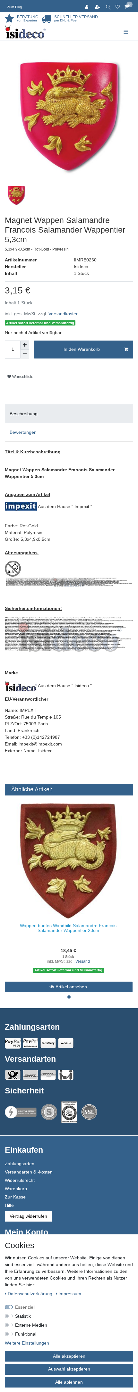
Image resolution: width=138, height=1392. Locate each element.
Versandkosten (63, 313)
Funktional (25, 1334)
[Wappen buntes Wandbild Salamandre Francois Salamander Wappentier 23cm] (68, 860)
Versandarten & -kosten (29, 1171)
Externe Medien (31, 1325)
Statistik (23, 1316)
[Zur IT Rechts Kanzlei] (21, 1112)
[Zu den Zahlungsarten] (66, 1043)
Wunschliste (22, 377)
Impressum (69, 1293)
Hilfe (9, 1205)
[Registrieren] (98, 6)
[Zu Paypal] (13, 1043)
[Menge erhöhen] (24, 345)
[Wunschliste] (117, 6)
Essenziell (25, 1307)
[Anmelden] (87, 6)
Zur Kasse (15, 1196)
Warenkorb (16, 1188)
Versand (82, 961)
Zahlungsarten (19, 1163)
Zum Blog (14, 7)
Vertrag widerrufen (28, 1216)
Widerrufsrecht (20, 1180)
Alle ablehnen (69, 1382)
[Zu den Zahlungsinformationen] (48, 1043)
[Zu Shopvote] (49, 1112)
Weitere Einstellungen (27, 1343)
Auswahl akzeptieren (69, 1368)
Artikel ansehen (71, 986)
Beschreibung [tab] (24, 413)
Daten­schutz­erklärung (31, 1293)
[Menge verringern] (24, 354)
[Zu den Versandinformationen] (13, 1074)
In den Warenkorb (82, 349)
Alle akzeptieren (69, 1356)
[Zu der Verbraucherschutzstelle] (69, 1112)
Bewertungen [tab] (23, 432)
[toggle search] (108, 6)
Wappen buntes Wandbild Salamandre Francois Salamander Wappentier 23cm (68, 928)
